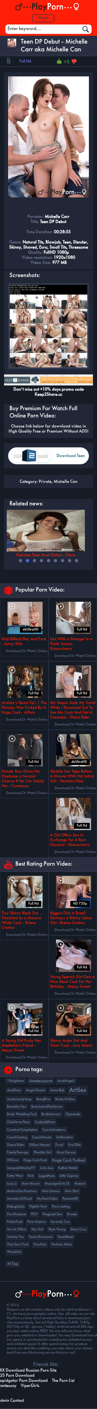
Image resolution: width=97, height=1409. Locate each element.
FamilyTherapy (18, 1152)
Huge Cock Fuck (35, 1160)
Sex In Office (16, 1229)
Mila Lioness (51, 1191)
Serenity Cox (60, 1222)
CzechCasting (17, 1137)
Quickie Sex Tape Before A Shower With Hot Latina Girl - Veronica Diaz (72, 776)
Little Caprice (69, 1176)
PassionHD (70, 1199)
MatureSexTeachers (22, 1191)
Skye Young (56, 1229)
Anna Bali (57, 1090)
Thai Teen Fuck (18, 1244)
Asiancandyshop (19, 1099)
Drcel (59, 1145)
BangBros (43, 1099)
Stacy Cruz (78, 1229)
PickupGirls (16, 1207)
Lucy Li (12, 1183)
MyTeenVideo (47, 1199)
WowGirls (14, 1252)
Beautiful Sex (16, 1107)
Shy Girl (37, 1229)
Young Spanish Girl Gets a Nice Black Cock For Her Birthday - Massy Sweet (72, 982)
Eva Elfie (74, 1145)
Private (45, 482)
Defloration (64, 1137)
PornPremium (16, 1214)
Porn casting (61, 1206)
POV (34, 1214)
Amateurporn (41, 1081)
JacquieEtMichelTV (21, 1168)
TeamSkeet (65, 1237)
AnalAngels (66, 1081)
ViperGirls (30, 1386)
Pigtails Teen (38, 1206)
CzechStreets (41, 1137)
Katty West (15, 1176)
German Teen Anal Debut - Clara (45, 555)
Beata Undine (65, 1099)
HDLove (13, 1160)
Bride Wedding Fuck (22, 1114)
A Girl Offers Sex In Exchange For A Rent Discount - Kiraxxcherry (70, 840)
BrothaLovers (51, 1114)
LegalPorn (47, 1176)
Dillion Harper (39, 1145)
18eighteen (15, 1081)
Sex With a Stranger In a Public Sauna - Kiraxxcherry (71, 644)
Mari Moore (31, 1183)
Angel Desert (35, 1090)
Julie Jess (46, 1168)
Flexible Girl (43, 1152)
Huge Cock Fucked (68, 1160)
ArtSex (77, 1090)
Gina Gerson (66, 1152)
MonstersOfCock (19, 1199)
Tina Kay (39, 1244)
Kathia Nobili (67, 1168)
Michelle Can (65, 482)
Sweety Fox (15, 1237)
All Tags (12, 1264)
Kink (30, 1176)
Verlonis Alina (61, 1244)
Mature (79, 1183)
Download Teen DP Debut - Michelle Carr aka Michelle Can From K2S (71, 459)
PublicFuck (14, 1222)
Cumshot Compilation (22, 1130)
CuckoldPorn (45, 1122)
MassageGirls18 (57, 1183)
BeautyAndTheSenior (47, 1107)
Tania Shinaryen (41, 1237)
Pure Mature (36, 1222)
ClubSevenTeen (18, 1122)
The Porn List (63, 1381)
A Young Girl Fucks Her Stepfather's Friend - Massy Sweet (21, 1045)
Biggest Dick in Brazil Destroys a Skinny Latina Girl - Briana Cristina (71, 918)
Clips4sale (73, 1114)
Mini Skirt (72, 1191)
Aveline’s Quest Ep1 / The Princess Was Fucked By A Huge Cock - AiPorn (24, 707)
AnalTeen (14, 1090)
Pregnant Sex (52, 1214)
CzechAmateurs (54, 1130)
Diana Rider (16, 1145)
